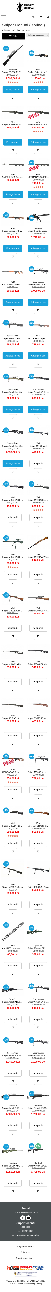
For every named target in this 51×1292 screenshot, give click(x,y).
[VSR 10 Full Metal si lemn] (38, 813)
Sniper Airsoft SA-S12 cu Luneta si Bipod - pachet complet (39, 1002)
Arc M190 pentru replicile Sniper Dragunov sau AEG (13, 948)
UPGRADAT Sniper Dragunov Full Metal (13, 772)
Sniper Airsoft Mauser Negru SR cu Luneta (13, 1002)
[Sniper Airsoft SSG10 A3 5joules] (38, 1096)
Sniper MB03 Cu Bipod (12, 887)
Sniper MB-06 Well (38, 446)
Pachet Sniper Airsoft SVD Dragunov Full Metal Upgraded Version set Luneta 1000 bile (39, 72)
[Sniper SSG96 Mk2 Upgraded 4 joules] (12, 1151)
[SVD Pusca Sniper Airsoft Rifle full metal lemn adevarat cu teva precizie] (12, 272)
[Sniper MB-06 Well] (38, 433)
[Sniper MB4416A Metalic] (38, 651)
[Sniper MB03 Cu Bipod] (12, 870)
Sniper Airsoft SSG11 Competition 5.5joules (39, 1166)
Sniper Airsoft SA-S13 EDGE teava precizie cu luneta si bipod (39, 1055)
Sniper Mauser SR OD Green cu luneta (39, 948)
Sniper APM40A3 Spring (13, 124)
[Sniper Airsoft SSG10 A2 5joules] (12, 1096)
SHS (13, 946)
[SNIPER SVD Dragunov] (12, 165)
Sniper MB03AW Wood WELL (39, 557)
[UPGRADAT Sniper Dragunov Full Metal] (12, 759)
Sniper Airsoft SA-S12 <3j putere (39, 392)
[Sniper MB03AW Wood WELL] (38, 542)
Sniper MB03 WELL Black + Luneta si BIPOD (13, 557)
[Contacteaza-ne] (33, 17)
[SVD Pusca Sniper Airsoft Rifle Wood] (38, 326)
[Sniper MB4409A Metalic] (12, 651)
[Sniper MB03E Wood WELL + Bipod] (12, 597)
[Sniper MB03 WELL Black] (12, 487)
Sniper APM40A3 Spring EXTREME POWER (39, 124)
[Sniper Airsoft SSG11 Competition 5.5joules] (38, 1151)
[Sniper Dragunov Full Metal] (12, 218)
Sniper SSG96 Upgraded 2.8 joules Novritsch (39, 231)
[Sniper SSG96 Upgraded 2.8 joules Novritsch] (38, 218)
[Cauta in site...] (48, 17)
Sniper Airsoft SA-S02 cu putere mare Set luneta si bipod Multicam (13, 392)
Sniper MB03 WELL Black (13, 500)
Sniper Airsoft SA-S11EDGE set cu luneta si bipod (13, 446)
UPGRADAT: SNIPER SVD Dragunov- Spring (39, 177)
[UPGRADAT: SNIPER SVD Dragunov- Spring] (38, 165)
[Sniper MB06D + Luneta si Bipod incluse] (38, 759)
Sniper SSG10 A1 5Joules (13, 72)
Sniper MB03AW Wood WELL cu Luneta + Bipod (39, 610)
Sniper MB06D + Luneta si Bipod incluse (39, 772)
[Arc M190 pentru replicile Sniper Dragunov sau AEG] (12, 931)
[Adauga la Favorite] (13, 98)
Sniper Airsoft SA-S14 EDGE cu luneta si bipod (39, 284)
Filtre (14, 36)
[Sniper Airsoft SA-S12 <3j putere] (38, 379)
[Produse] (3, 18)
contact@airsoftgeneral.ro (27, 1235)
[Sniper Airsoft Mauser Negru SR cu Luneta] (12, 989)
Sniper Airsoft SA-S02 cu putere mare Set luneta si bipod (13, 338)
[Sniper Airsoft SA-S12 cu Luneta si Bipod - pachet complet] (38, 989)
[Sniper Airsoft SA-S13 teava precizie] (12, 1042)
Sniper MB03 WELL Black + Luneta (39, 500)
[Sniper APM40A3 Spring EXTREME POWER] (38, 112)
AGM (38, 70)
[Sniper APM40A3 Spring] (12, 112)
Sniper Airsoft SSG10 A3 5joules (39, 1108)
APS (13, 122)
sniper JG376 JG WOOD (39, 718)
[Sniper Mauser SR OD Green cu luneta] (38, 931)
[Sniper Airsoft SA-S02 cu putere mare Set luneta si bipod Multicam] (12, 379)
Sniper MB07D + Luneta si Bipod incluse (13, 826)
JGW (13, 716)
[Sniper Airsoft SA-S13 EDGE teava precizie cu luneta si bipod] (38, 1042)
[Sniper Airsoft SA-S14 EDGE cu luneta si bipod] (38, 271)
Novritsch (13, 70)
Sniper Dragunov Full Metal (13, 231)
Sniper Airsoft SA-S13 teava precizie (13, 1055)
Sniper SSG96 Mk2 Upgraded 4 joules (13, 1166)
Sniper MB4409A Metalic (13, 664)
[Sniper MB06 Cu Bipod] (38, 870)
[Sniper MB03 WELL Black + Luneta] (38, 487)
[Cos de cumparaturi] (41, 17)
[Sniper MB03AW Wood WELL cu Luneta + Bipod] (38, 598)
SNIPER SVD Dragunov (13, 177)
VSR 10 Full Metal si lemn (39, 826)
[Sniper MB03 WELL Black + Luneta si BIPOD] (12, 542)
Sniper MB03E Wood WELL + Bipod (13, 610)
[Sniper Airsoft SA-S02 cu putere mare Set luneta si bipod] (12, 325)
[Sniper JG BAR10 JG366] (12, 705)
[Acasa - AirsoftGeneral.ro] (25, 7)
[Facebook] (22, 1217)
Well (38, 443)
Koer (13, 174)
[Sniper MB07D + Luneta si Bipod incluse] (12, 813)
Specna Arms (38, 282)
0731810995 (27, 1231)
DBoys (38, 823)
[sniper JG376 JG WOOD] (38, 705)
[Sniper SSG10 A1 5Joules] (12, 55)
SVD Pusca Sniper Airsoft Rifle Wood (39, 338)
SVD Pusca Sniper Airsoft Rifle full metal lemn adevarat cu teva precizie (13, 284)
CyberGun (38, 946)
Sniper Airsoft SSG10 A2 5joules (13, 1108)
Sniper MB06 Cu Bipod (38, 887)
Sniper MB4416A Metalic (39, 664)
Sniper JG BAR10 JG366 (13, 718)
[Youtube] (28, 1217)
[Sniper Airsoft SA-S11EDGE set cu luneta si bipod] (12, 433)
